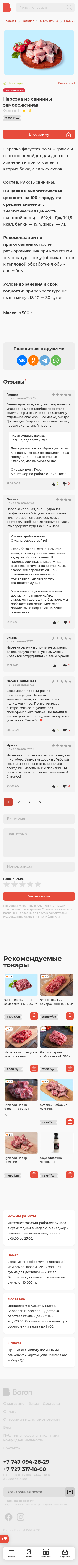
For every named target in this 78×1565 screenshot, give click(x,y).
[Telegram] (44, 360)
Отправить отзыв (39, 896)
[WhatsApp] (56, 360)
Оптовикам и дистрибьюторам (31, 1419)
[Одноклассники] (33, 360)
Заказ (13, 1255)
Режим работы (22, 1216)
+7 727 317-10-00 (24, 1469)
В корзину (39, 134)
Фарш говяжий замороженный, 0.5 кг (56, 1001)
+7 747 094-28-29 (26, 1462)
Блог (7, 1427)
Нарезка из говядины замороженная (20, 1054)
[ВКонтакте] (22, 360)
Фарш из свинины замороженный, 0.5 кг (20, 1001)
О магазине (13, 1404)
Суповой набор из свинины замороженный (53, 1108)
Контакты (12, 1448)
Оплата (14, 1343)
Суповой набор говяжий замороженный (15, 1161)
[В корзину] (34, 1016)
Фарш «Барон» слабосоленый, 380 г (55, 1054)
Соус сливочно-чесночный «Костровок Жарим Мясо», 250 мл (54, 1163)
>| (40, 802)
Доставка (16, 1299)
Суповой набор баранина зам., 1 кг (18, 1106)
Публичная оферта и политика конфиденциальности (31, 1437)
